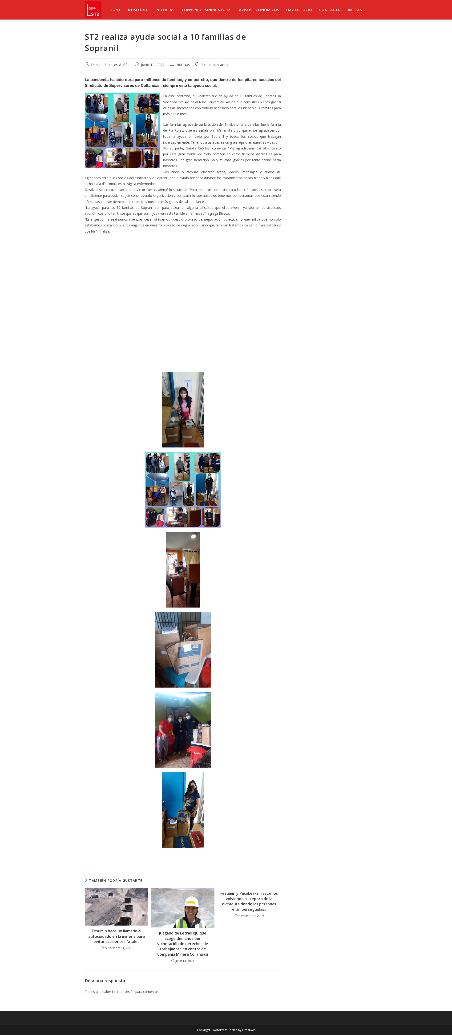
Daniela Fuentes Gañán (110, 64)
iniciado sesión (123, 991)
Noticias (183, 64)
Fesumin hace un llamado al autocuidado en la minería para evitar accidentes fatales (116, 936)
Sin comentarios (215, 64)
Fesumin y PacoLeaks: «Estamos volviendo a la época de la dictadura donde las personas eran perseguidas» (249, 901)
